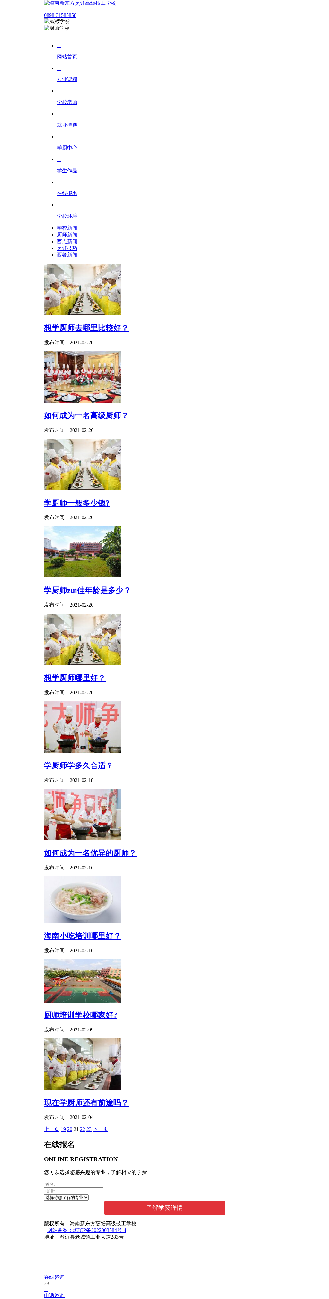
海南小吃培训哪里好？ (82, 936)
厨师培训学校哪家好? (80, 1015)
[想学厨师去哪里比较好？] (82, 313)
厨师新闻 (67, 234)
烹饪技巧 (67, 248)
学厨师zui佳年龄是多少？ (87, 590)
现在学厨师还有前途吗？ (86, 1102)
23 (89, 1129)
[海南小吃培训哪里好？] (82, 921)
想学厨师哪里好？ (75, 678)
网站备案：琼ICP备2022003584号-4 (86, 1230)
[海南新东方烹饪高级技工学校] (80, 3)
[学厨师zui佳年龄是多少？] (82, 575)
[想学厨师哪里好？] (82, 663)
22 (82, 1129)
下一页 (100, 1129)
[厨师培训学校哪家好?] (82, 1001)
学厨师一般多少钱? (77, 503)
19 (63, 1129)
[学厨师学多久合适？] (82, 751)
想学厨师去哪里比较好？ (86, 328)
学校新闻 (67, 228)
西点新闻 (67, 241)
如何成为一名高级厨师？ (86, 415)
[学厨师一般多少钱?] (82, 488)
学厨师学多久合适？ (78, 765)
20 (69, 1129)
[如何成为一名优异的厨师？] (82, 838)
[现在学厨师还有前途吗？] (82, 1088)
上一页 (51, 1129)
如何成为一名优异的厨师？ (90, 853)
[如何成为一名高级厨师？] (82, 401)
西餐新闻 (67, 255)
